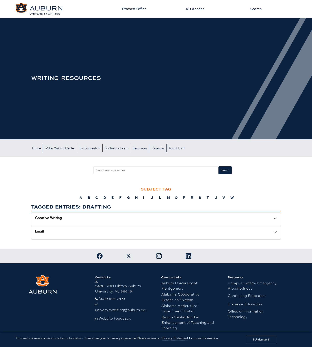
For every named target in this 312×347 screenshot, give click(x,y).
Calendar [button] (157, 148)
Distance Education (245, 303)
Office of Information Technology (246, 313)
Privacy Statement (175, 338)
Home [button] (36, 148)
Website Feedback (115, 318)
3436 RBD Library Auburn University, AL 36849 (118, 288)
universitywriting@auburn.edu (121, 309)
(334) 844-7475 (112, 298)
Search (256, 8)
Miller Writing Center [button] (60, 148)
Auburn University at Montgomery (179, 285)
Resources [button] (140, 148)
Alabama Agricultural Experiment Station (179, 308)
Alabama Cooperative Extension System (180, 296)
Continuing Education (247, 295)
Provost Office (134, 8)
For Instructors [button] (115, 148)
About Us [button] (175, 148)
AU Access (195, 8)
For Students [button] (88, 148)
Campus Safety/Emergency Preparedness (252, 285)
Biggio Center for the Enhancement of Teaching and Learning (187, 322)
